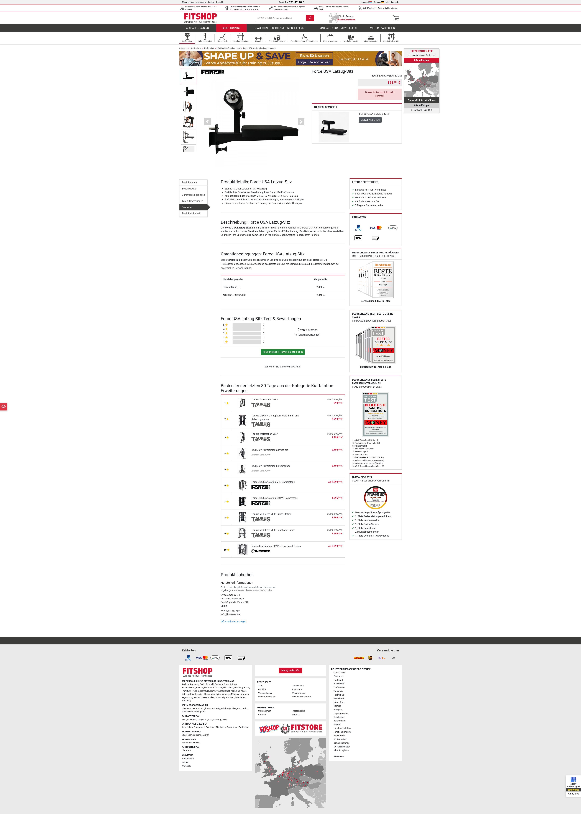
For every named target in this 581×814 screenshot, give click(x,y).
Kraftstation (209, 48)
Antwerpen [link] (187, 742)
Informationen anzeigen (233, 621)
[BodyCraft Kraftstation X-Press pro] (242, 453)
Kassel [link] (244, 691)
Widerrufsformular (267, 696)
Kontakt (219, 2)
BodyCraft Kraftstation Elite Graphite (270, 466)
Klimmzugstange (341, 743)
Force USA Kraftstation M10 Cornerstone (273, 482)
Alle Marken (338, 756)
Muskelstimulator (341, 746)
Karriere (211, 2)
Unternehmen (188, 2)
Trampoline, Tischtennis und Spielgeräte (280, 28)
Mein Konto (391, 2)
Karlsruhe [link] (235, 691)
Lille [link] (183, 750)
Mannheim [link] (216, 694)
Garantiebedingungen (193, 194)
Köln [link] (192, 694)
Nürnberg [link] (244, 694)
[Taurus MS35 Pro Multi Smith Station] (242, 517)
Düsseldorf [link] (228, 687)
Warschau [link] (186, 766)
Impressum (201, 2)
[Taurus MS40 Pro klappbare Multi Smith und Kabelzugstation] (242, 419)
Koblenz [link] (185, 694)
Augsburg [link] (194, 684)
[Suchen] (310, 18)
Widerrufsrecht (299, 693)
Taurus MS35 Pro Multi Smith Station (271, 514)
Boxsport (337, 709)
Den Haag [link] (210, 727)
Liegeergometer (340, 713)
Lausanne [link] (197, 735)
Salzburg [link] (217, 719)
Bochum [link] (219, 684)
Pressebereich (298, 711)
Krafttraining (231, 28)
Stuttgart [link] (230, 697)
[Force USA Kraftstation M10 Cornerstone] (242, 485)
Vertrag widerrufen (290, 670)
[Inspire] (260, 551)
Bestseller (187, 207)
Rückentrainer (340, 739)
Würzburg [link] (186, 700)
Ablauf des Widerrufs (301, 696)
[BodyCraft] (260, 455)
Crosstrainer (339, 672)
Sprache (377, 2)
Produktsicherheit (191, 213)
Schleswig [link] (220, 697)
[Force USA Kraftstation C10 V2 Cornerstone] (242, 501)
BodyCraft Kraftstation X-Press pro (269, 450)
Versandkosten (265, 693)
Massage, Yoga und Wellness (338, 28)
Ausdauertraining (197, 28)
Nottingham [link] (199, 711)
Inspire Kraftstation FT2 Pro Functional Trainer (276, 546)
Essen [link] (246, 687)
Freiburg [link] (195, 691)
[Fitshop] (200, 17)
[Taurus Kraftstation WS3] (242, 402)
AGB (260, 685)
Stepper (337, 724)
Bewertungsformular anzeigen (283, 352)
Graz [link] (184, 719)
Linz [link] (210, 719)
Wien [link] (224, 719)
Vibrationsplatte (341, 750)
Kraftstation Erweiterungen (228, 48)
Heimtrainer (339, 717)
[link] (358, 228)
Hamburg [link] (204, 691)
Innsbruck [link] (192, 719)
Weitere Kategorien (382, 28)
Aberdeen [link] (186, 708)
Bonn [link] (226, 684)
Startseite (183, 48)
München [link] (226, 694)
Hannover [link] (214, 691)
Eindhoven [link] (221, 727)
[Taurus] (260, 405)
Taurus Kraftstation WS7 (264, 433)
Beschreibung (189, 188)
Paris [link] (188, 750)
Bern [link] (190, 735)
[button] (188, 76)
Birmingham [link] (204, 708)
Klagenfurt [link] (202, 719)
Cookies (262, 689)
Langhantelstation (342, 728)
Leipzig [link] (198, 694)
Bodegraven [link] (199, 727)
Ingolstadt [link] (225, 691)
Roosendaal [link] (232, 727)
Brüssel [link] (196, 742)
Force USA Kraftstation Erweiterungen (259, 48)
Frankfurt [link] (186, 691)
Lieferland (364, 2)
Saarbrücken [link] (209, 697)
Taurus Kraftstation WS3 (264, 399)
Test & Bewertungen (192, 201)
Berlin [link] (202, 684)
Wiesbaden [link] (240, 697)
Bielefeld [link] (210, 684)
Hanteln (337, 706)
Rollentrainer (339, 720)
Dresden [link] (218, 687)
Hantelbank (338, 698)
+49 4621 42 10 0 (422, 110)
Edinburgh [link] (226, 708)
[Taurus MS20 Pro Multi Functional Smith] (242, 533)
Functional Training (342, 732)
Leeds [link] (194, 708)
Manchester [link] (187, 711)
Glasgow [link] (236, 708)
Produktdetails (189, 182)
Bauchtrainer (339, 735)
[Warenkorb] (397, 18)
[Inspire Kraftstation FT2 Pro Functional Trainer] (242, 549)
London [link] (244, 708)
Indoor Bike (338, 702)
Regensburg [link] (187, 697)
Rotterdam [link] (244, 727)
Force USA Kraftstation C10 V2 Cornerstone (274, 498)
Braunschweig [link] (188, 687)
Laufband (338, 680)
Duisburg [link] (238, 687)
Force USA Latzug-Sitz (374, 114)
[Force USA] (260, 487)
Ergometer (338, 676)
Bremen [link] (199, 687)
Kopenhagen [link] (188, 758)
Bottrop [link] (233, 684)
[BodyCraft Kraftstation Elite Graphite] (242, 469)
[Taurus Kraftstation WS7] (242, 437)
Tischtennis (338, 695)
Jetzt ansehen (370, 119)
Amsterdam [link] (187, 727)
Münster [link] (235, 694)
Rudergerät (338, 683)
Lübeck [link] (206, 694)
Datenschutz (298, 685)
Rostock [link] (198, 697)
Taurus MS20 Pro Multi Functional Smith (273, 530)
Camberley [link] (215, 708)
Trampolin (338, 691)
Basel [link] (184, 735)
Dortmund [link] (209, 687)
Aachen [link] (185, 684)
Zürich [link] (206, 735)
